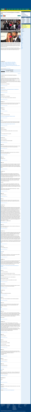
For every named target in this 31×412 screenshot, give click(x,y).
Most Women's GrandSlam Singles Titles (15, 409)
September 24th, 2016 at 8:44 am (4, 361)
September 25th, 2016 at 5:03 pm (4, 388)
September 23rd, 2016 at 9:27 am (4, 281)
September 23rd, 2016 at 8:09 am (4, 228)
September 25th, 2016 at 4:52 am (4, 382)
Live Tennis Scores (3, 405)
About (18, 405)
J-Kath (1, 251)
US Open (8, 407)
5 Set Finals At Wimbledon (24, 14)
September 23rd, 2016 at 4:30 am (4, 148)
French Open (22, 38)
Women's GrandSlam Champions (14, 407)
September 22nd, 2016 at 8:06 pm (4, 105)
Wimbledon (8, 406)
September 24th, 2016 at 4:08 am (4, 337)
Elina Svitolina (28, 22)
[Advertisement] (15, 4)
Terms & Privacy (19, 407)
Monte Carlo (22, 42)
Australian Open (22, 31)
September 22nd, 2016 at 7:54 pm (4, 99)
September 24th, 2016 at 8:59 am (4, 375)
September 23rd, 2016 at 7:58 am (4, 222)
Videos (9, 68)
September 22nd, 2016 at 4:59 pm (4, 85)
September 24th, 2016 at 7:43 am (4, 347)
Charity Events (7, 68)
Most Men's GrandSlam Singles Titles (14, 408)
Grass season (22, 39)
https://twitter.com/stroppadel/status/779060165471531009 (8, 116)
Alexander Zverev (23, 19)
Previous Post (3, 73)
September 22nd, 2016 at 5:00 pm (4, 92)
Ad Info (19, 406)
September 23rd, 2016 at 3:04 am (4, 125)
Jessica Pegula (28, 19)
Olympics (21, 43)
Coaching (21, 35)
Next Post (19, 73)
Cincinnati (22, 34)
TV (21, 46)
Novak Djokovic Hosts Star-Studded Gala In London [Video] (8, 62)
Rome (21, 45)
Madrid (21, 41)
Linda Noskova (28, 21)
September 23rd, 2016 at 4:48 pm (4, 300)
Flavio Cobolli (23, 22)
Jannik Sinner (23, 18)
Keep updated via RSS (24, 27)
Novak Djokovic (23, 20)
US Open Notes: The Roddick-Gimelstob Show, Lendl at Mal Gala (9, 64)
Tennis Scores (23, 12)
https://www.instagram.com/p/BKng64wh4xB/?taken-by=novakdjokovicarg (10, 89)
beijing (21, 32)
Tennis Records (14, 405)
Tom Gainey (22, 30)
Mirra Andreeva (28, 20)
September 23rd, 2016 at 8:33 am (4, 249)
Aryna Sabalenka (28, 18)
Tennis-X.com (6, 410)
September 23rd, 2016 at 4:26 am (4, 142)
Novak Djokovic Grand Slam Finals (25, 15)
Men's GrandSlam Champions (14, 406)
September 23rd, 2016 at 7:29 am (4, 196)
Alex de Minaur (23, 21)
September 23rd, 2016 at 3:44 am (4, 135)
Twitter (24, 405)
